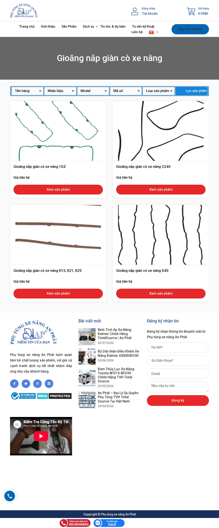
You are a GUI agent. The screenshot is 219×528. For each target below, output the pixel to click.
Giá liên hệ (21, 178)
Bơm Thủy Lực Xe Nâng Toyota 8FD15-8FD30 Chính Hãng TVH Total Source (116, 375)
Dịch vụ (88, 26)
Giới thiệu (48, 26)
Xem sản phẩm (58, 189)
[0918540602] (9, 496)
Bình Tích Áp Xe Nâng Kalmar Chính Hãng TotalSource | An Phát (115, 334)
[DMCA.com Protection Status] (54, 394)
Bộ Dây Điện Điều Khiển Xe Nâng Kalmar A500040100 (118, 353)
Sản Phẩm (69, 26)
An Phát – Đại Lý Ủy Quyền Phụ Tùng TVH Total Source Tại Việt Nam (118, 397)
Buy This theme (190, 29)
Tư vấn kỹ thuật (143, 26)
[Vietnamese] (151, 32)
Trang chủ (26, 26)
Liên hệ (137, 32)
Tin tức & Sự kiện (113, 26)
